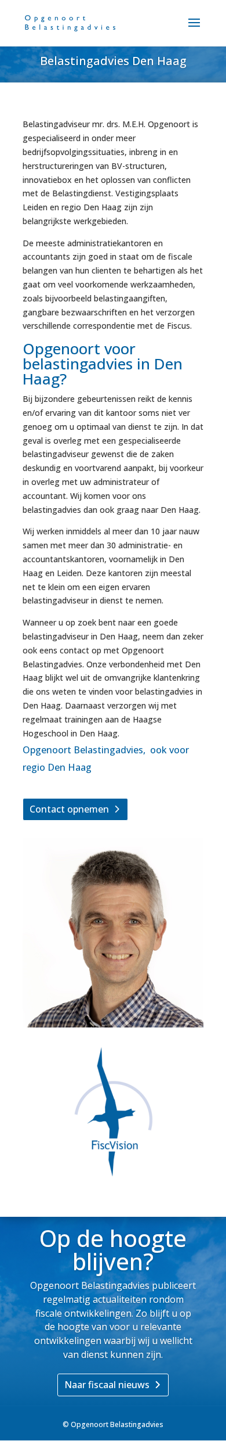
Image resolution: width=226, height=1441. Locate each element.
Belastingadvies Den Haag (113, 61)
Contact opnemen (69, 809)
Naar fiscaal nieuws (107, 1384)
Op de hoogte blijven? (113, 1249)
